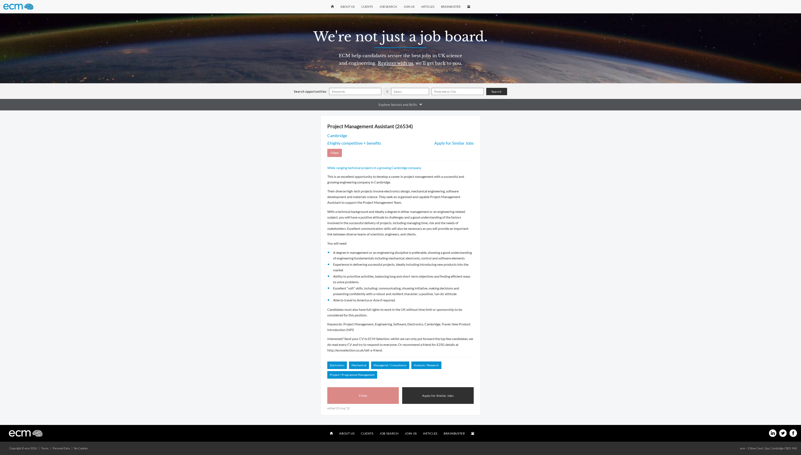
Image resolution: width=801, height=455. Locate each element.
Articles (427, 6)
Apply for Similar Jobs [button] (437, 395)
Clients (367, 6)
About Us (347, 6)
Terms (45, 448)
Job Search (388, 6)
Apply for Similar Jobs (454, 142)
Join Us (409, 6)
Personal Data (61, 448)
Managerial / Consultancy (390, 365)
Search (496, 91)
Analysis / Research (426, 365)
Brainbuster (451, 6)
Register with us (395, 63)
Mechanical (358, 365)
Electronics (337, 365)
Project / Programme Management (352, 375)
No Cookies (81, 448)
